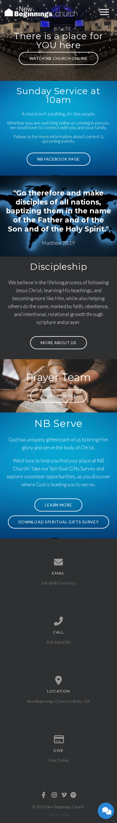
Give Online (58, 760)
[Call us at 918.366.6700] (58, 621)
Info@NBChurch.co (58, 582)
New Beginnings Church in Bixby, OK (58, 701)
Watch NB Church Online (58, 58)
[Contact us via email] (58, 562)
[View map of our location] (58, 680)
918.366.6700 (58, 642)
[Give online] (58, 739)
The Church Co (58, 814)
